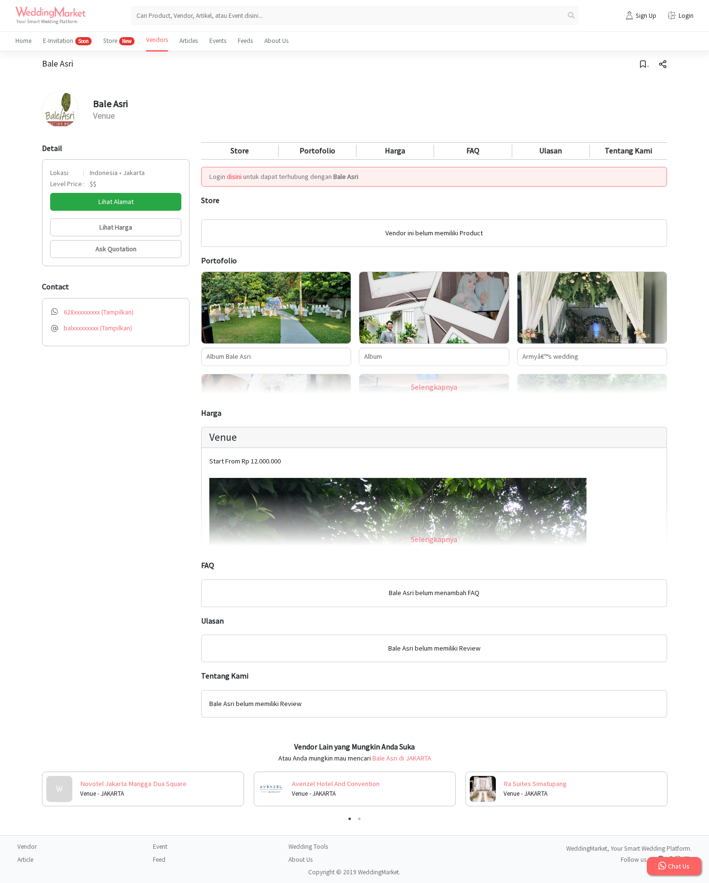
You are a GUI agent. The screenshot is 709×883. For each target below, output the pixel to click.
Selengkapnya (434, 387)
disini (234, 176)
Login (686, 16)
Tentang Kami (628, 150)
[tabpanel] (143, 789)
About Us (276, 41)
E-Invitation (66, 41)
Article (25, 860)
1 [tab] (349, 819)
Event (160, 846)
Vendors (157, 40)
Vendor (27, 846)
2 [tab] (359, 819)
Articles (188, 41)
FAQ (472, 150)
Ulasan (550, 150)
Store (117, 41)
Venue (104, 115)
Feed (159, 860)
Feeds (245, 41)
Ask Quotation (115, 249)
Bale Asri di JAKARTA (401, 758)
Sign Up (646, 16)
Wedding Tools (308, 846)
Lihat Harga (115, 227)
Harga (395, 150)
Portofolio (317, 150)
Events (217, 41)
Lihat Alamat (116, 201)
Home (23, 41)
